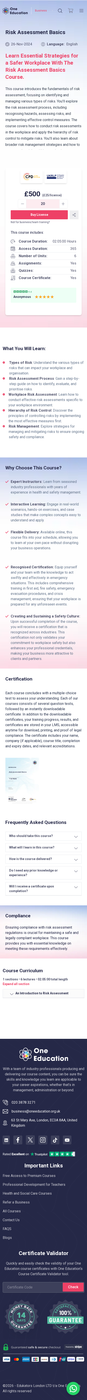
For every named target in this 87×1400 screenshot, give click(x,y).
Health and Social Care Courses (27, 1193)
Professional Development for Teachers (34, 1184)
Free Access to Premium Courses (29, 1176)
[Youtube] (67, 1140)
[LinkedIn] (6, 1140)
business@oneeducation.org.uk (36, 1111)
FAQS (7, 1229)
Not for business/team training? (30, 222)
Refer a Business (16, 1202)
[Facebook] (17, 1140)
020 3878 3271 (23, 1102)
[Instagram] (42, 1140)
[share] (74, 214)
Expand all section (16, 984)
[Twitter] (30, 1140)
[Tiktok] (55, 1140)
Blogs (7, 1238)
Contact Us (11, 1220)
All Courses (12, 1211)
